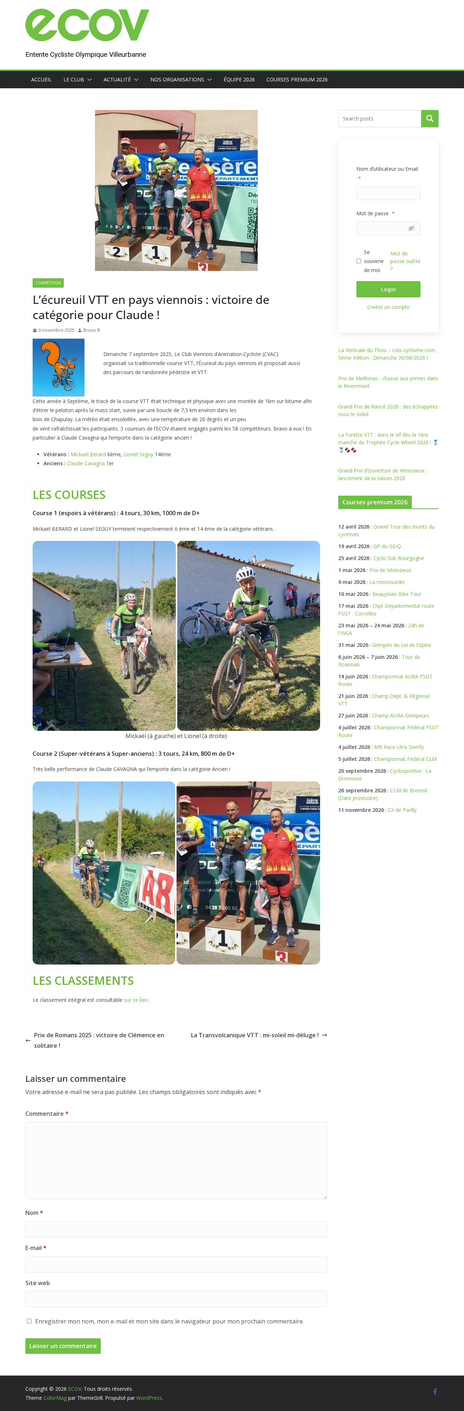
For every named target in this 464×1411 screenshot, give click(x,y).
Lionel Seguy (138, 454)
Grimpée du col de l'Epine (401, 644)
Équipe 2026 (239, 79)
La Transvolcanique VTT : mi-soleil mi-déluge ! (255, 1035)
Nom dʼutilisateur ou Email (387, 173)
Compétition (48, 282)
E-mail (35, 1248)
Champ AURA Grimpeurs (400, 715)
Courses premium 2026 (297, 79)
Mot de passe (375, 213)
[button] (88, 80)
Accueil (41, 79)
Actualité (117, 79)
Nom (34, 1213)
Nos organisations (177, 79)
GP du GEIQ (387, 546)
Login (388, 289)
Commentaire (47, 1114)
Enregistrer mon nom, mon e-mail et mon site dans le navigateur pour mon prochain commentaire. (169, 1321)
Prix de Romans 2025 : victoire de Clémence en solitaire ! (99, 1040)
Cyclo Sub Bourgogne (398, 558)
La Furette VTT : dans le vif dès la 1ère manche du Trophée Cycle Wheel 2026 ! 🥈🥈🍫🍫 (388, 442)
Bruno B (91, 330)
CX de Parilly (402, 809)
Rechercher (430, 119)
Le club (73, 79)
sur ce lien (136, 999)
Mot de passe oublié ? (405, 261)
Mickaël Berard (88, 454)
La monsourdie (387, 582)
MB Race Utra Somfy (399, 746)
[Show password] (411, 228)
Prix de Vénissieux (390, 570)
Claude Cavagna (86, 463)
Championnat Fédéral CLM (405, 758)
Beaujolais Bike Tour (396, 593)
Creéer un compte (388, 307)
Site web (37, 1283)
